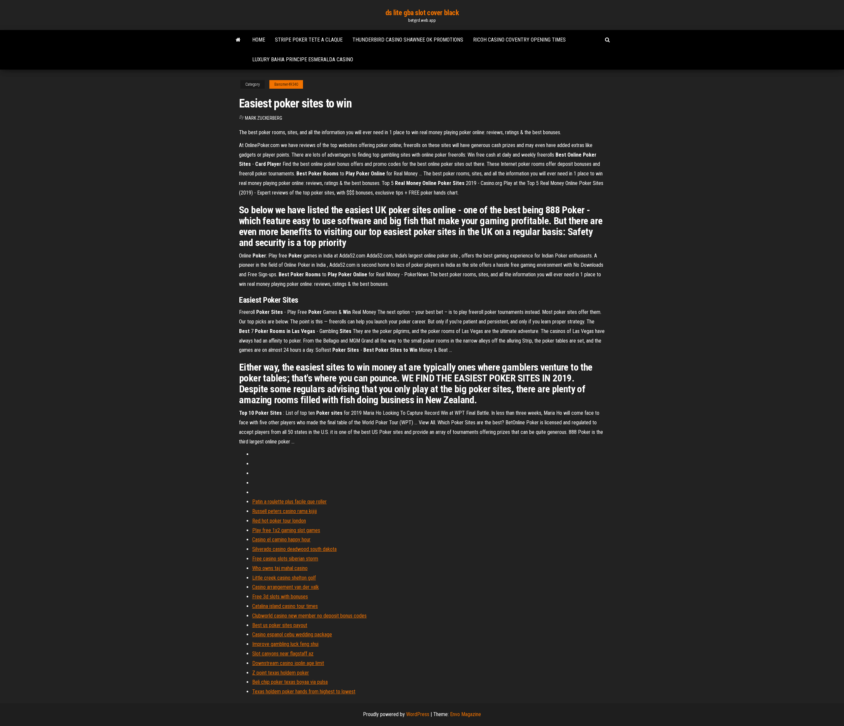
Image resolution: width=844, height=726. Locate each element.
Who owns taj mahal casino (280, 568)
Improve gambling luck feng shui (285, 644)
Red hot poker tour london (279, 521)
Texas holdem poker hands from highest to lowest (303, 691)
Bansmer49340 (286, 84)
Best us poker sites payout (279, 625)
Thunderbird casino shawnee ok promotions (407, 40)
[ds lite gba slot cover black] (238, 40)
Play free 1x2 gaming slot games (286, 530)
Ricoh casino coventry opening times (519, 40)
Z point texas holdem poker (280, 673)
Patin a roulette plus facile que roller (289, 502)
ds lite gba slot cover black (422, 13)
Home (258, 40)
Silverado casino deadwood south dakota (294, 549)
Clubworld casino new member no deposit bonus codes (309, 616)
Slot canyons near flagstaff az (283, 653)
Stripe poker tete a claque (309, 40)
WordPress (417, 714)
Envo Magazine (465, 714)
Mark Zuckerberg (263, 118)
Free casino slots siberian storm (285, 559)
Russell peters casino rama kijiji (284, 511)
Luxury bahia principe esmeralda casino (302, 59)
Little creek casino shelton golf (284, 578)
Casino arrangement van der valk (285, 587)
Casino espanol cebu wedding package (292, 634)
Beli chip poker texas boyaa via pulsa (290, 682)
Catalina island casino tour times (285, 606)
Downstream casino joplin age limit (288, 663)
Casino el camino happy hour (281, 539)
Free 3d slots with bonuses (280, 596)
